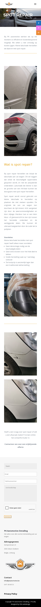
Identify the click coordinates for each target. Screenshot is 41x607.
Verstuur (8, 517)
